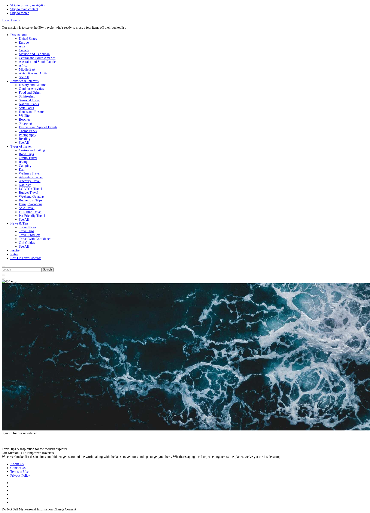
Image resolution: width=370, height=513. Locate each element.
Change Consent (65, 509)
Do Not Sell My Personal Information (27, 509)
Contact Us (17, 468)
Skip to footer (19, 13)
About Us (17, 464)
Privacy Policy (20, 475)
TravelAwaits (11, 20)
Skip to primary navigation (28, 5)
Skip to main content (24, 9)
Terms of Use (19, 471)
